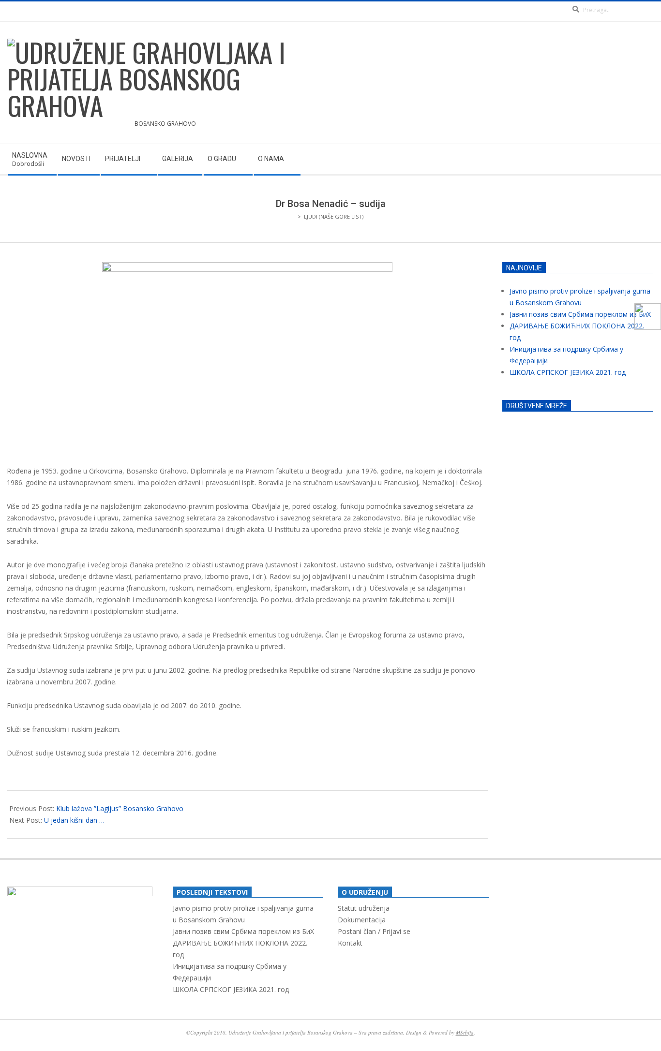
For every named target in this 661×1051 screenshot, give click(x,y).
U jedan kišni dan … (74, 820)
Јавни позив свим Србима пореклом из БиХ (580, 314)
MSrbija (465, 1032)
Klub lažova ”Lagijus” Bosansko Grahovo (119, 808)
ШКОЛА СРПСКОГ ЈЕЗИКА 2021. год (568, 372)
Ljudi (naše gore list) (333, 216)
